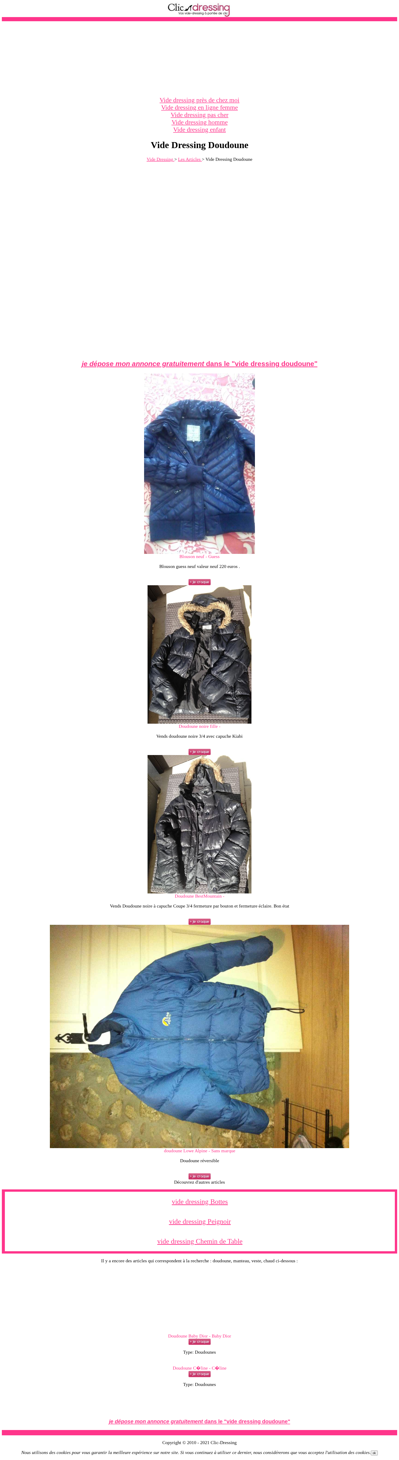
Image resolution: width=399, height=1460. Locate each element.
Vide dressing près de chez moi (199, 100)
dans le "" (199, 363)
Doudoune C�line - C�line (200, 1367)
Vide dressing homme (200, 122)
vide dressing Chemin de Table (199, 1241)
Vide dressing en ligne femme (199, 107)
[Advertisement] (199, 59)
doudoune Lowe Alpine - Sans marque (199, 1150)
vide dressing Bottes (200, 1201)
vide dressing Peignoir (200, 1221)
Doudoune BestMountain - (199, 896)
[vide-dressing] (199, 16)
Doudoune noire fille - (200, 726)
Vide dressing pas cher (199, 114)
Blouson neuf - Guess (199, 556)
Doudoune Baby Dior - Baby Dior (199, 1335)
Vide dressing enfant (199, 129)
